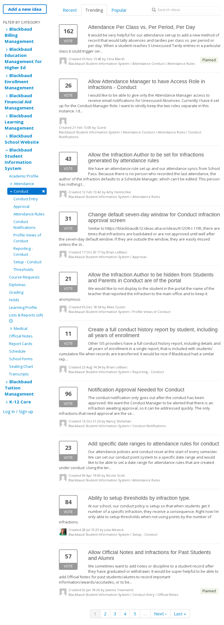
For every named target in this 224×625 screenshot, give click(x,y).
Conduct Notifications (24, 224)
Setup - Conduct (27, 261)
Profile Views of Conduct (27, 237)
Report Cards (20, 343)
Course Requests (24, 277)
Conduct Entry (25, 198)
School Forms (21, 358)
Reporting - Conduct (23, 251)
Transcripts (19, 374)
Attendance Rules (29, 214)
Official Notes (21, 336)
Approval (21, 206)
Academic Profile (23, 176)
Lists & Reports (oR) (26, 315)
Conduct (29, 191)
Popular (119, 10)
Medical (20, 328)
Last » (180, 614)
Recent (70, 10)
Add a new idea (24, 9)
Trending (94, 10)
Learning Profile (23, 307)
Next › (160, 614)
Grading (16, 292)
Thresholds (23, 269)
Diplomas (17, 284)
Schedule (17, 351)
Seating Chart (21, 366)
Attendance (23, 183)
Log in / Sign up (18, 411)
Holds (14, 299)
